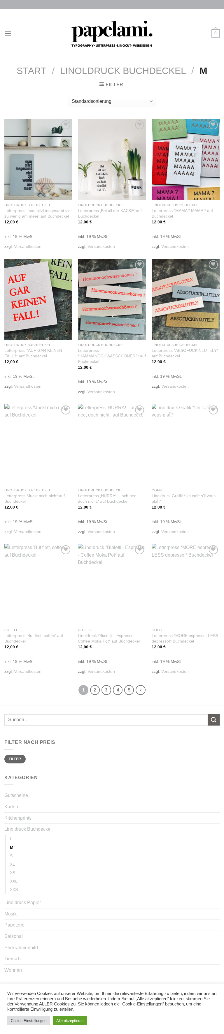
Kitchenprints (18, 818)
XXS (14, 889)
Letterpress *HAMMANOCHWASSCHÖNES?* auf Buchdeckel (112, 356)
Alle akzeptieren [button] (69, 1021)
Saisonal (13, 936)
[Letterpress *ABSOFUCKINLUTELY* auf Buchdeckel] (186, 299)
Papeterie (14, 924)
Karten (11, 806)
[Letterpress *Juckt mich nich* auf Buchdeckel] (38, 444)
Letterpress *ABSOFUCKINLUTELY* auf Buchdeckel (185, 353)
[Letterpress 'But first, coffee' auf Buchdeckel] (38, 584)
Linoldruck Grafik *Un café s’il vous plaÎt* (184, 498)
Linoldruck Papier (22, 902)
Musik (10, 913)
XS (12, 872)
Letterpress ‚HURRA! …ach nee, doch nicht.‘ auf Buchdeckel (108, 498)
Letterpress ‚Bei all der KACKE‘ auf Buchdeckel (110, 213)
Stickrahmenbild (21, 947)
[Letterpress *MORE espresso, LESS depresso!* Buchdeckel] (186, 584)
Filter (15, 759)
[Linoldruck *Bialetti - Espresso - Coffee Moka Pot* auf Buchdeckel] (112, 584)
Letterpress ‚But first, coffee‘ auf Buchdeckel (33, 638)
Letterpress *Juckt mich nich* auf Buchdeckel (34, 498)
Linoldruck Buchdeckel (123, 71)
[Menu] (7, 33)
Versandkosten (27, 246)
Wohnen (13, 970)
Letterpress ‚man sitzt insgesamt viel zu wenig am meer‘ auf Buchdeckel (37, 213)
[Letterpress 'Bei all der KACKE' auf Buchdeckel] (112, 159)
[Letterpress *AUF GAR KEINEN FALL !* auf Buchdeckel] (38, 299)
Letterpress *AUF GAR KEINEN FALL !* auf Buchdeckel (33, 353)
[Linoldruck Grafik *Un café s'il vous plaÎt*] (186, 444)
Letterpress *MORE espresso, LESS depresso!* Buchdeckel (185, 638)
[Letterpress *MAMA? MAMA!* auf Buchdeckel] (186, 159)
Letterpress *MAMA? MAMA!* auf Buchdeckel (182, 213)
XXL (14, 881)
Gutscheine (16, 795)
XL (12, 864)
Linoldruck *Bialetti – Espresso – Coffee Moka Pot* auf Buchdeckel (109, 638)
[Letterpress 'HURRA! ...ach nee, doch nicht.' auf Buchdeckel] (112, 444)
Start (31, 71)
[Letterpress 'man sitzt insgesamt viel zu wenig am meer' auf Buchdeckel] (38, 159)
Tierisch (12, 958)
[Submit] (214, 720)
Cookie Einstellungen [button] (28, 1021)
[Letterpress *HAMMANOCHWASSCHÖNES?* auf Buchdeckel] (112, 299)
